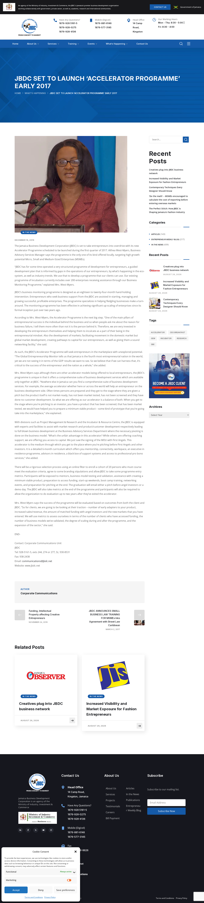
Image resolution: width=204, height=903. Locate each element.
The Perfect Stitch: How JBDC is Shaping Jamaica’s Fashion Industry (167, 210)
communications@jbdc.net (37, 561)
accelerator (158, 332)
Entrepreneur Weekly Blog (165, 239)
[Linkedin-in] (20, 830)
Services (52, 43)
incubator (166, 338)
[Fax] (63, 846)
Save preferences (65, 890)
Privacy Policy (50, 897)
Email (150, 797)
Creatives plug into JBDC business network (41, 706)
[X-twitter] (35, 830)
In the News (29, 232)
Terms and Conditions (34, 897)
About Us (31, 43)
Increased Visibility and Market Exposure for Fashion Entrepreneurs (111, 709)
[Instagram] (51, 830)
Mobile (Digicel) (102, 19)
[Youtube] (43, 830)
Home (15, 43)
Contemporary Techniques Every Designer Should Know (165, 189)
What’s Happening (115, 43)
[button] (75, 851)
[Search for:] (169, 139)
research (182, 338)
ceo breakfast (177, 332)
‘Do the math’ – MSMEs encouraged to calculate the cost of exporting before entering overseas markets (168, 200)
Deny (41, 890)
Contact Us (142, 43)
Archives (155, 407)
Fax (69, 845)
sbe (152, 344)
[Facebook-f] (28, 830)
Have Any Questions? (69, 19)
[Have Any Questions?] (55, 20)
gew (153, 338)
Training (72, 43)
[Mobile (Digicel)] (91, 20)
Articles (155, 234)
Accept (16, 890)
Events (91, 43)
